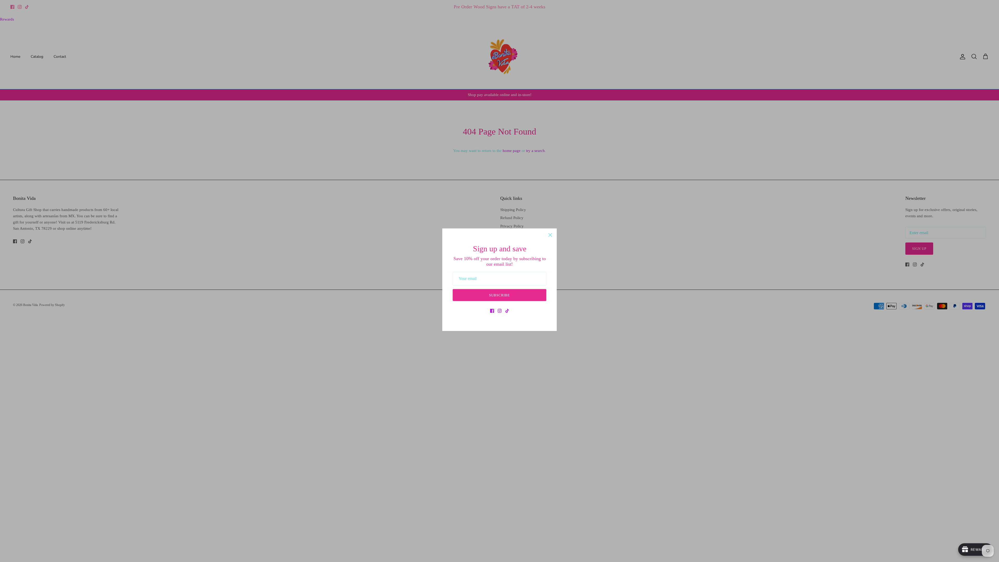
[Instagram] (500, 311)
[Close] (550, 235)
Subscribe (499, 295)
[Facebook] (492, 311)
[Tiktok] (507, 311)
